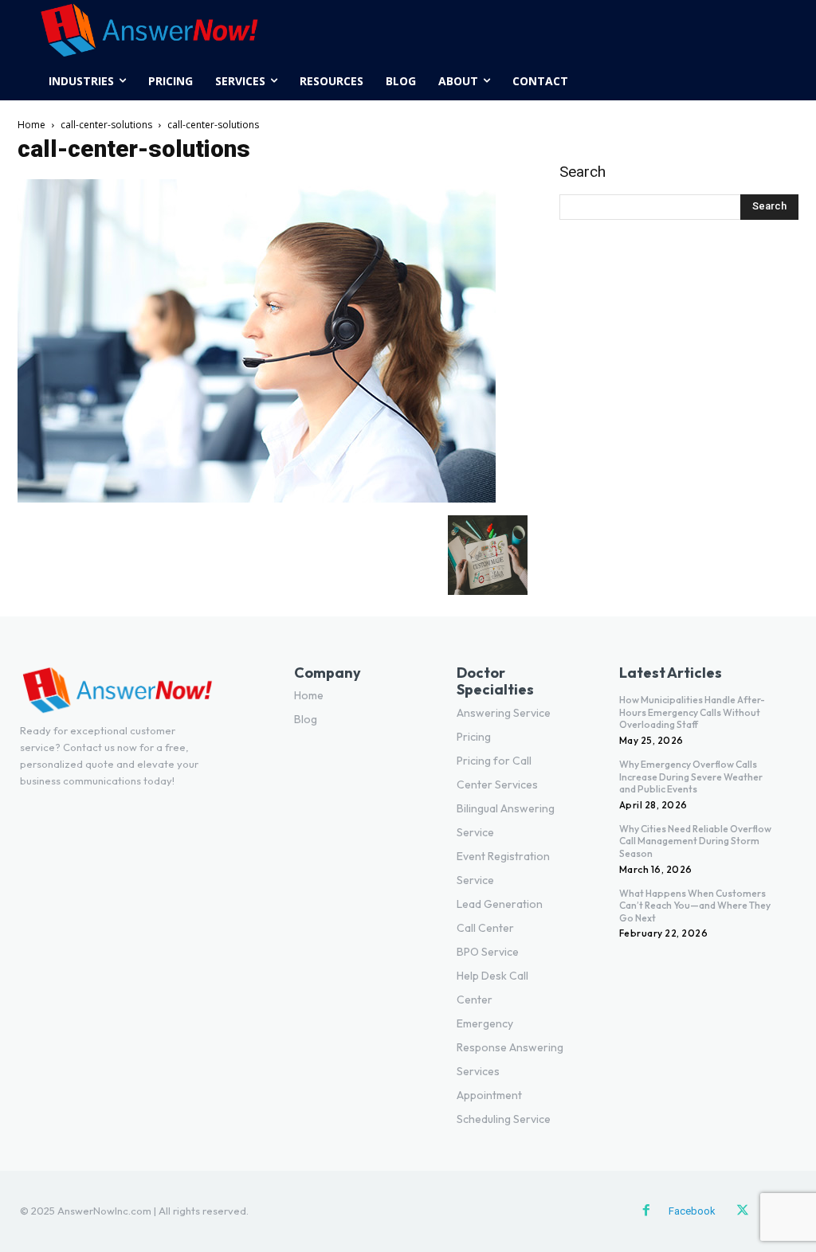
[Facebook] (646, 1211)
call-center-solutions (106, 124)
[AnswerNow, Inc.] (408, 31)
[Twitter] (742, 1211)
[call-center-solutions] (257, 498)
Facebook (692, 1211)
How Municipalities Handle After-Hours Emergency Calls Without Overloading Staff (692, 712)
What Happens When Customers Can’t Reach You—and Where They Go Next (695, 905)
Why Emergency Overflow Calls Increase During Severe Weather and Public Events (691, 776)
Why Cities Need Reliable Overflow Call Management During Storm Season (695, 841)
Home (31, 124)
